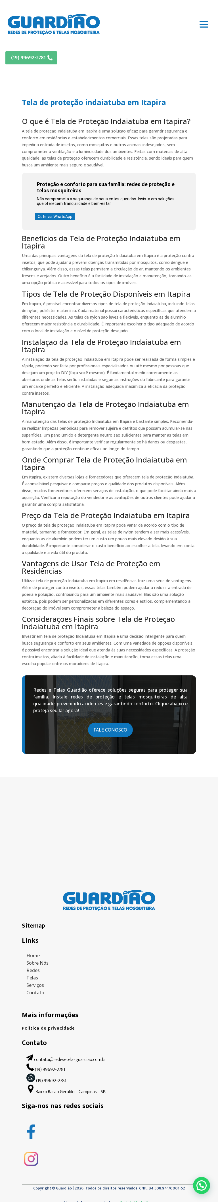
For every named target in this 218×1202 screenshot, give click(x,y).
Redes (33, 970)
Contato (35, 992)
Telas (32, 978)
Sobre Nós (37, 963)
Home (33, 955)
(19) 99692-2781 (28, 58)
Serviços (35, 985)
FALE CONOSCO (110, 730)
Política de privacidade (48, 1028)
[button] (201, 1185)
